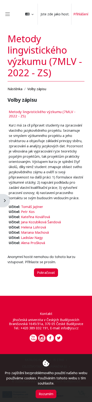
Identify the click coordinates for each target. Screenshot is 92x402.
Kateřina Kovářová (35, 216)
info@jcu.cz (70, 328)
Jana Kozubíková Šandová (41, 222)
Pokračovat (46, 272)
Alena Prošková (33, 242)
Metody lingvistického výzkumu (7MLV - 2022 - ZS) (42, 113)
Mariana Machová (35, 232)
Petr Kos (28, 211)
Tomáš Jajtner (32, 206)
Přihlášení (80, 14)
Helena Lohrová (33, 227)
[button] (29, 14)
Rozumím (46, 393)
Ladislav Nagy (32, 237)
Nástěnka (15, 89)
